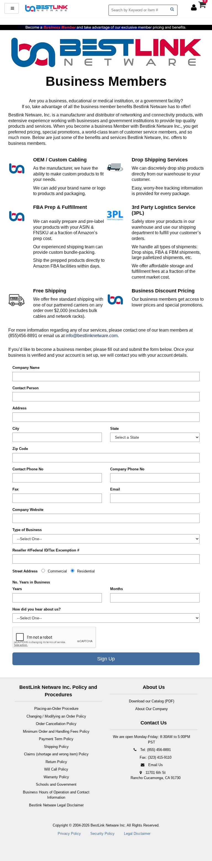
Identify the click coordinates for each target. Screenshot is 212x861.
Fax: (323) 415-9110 (155, 757)
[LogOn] (194, 7)
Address (19, 408)
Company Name (25, 368)
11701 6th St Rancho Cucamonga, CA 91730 (156, 775)
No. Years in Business (31, 582)
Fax (15, 489)
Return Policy (56, 762)
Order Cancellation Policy (56, 724)
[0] (203, 6)
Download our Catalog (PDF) (151, 701)
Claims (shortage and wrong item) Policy (56, 754)
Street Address (25, 571)
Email (115, 489)
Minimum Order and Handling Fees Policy (56, 731)
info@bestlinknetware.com (92, 335)
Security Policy (102, 833)
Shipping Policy (56, 747)
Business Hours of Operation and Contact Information (56, 795)
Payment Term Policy (56, 739)
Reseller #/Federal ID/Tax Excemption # (45, 550)
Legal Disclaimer (137, 833)
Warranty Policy (56, 777)
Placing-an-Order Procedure (56, 709)
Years (17, 589)
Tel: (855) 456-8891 (155, 750)
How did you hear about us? (36, 609)
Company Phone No (127, 469)
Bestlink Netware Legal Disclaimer (56, 805)
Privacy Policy (69, 833)
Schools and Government (56, 784)
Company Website (27, 510)
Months (116, 589)
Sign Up (106, 659)
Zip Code (20, 449)
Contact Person (25, 388)
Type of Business (27, 530)
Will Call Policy (56, 769)
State (114, 428)
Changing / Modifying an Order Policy (56, 716)
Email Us (155, 765)
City (15, 428)
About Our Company (151, 709)
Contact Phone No (27, 469)
